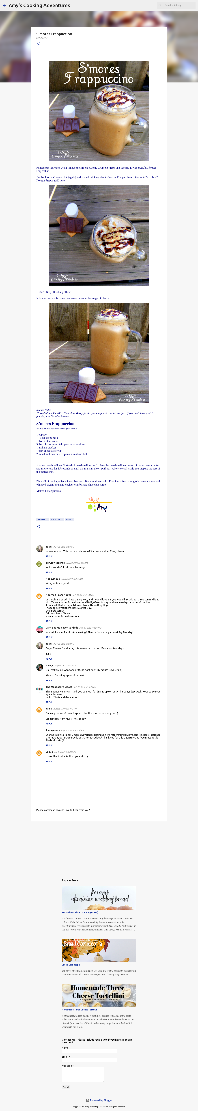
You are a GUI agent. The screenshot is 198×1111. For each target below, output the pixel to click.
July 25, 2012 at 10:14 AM (90, 628)
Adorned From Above (58, 594)
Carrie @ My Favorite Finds (62, 627)
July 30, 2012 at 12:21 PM (85, 687)
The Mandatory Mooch (59, 687)
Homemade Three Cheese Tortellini (80, 1009)
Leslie (49, 751)
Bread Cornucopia (71, 965)
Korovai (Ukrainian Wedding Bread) (80, 912)
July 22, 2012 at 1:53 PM (83, 595)
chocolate (57, 519)
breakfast (43, 519)
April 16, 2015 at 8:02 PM (65, 752)
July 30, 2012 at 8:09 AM (65, 665)
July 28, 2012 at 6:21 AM (64, 644)
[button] (38, 44)
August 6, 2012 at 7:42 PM (64, 709)
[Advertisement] (99, 847)
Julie (49, 546)
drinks (69, 519)
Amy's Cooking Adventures (39, 5)
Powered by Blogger (100, 1100)
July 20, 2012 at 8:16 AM (64, 547)
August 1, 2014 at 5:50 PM (72, 730)
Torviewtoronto (55, 562)
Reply (49, 556)
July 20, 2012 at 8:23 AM (77, 563)
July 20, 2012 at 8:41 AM (71, 579)
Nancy (50, 665)
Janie (49, 708)
